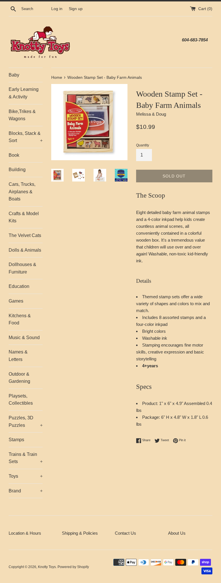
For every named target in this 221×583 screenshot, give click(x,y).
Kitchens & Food (20, 319)
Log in (56, 9)
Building (17, 169)
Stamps (16, 439)
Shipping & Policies (80, 533)
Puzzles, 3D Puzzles (26, 421)
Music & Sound (24, 337)
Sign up (76, 9)
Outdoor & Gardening (19, 378)
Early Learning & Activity (24, 93)
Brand (26, 490)
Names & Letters (18, 355)
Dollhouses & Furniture (22, 268)
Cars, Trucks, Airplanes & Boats (22, 191)
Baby (14, 74)
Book (14, 155)
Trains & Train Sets (26, 458)
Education (19, 286)
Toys (26, 476)
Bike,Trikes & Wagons (22, 115)
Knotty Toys (47, 567)
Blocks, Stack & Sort (26, 137)
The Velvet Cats (25, 235)
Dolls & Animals (25, 250)
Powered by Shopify (73, 567)
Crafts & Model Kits (24, 217)
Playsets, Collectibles (21, 399)
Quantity (142, 145)
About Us (177, 533)
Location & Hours (25, 533)
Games (16, 301)
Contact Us (125, 533)
